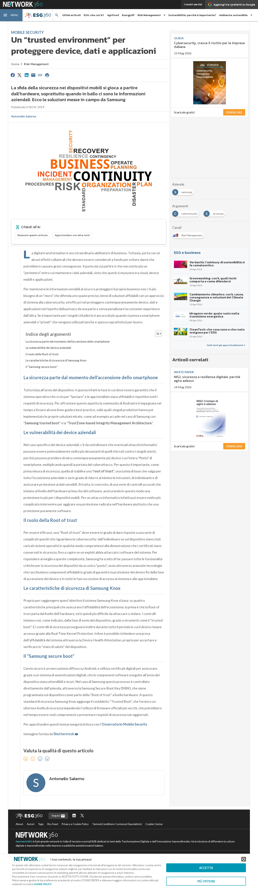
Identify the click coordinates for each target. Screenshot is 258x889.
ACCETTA (206, 867)
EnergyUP (128, 15)
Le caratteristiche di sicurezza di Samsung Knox (56, 360)
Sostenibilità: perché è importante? (192, 15)
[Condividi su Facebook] (13, 75)
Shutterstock (63, 734)
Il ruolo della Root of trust (42, 354)
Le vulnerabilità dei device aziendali (48, 347)
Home (15, 64)
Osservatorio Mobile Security (124, 724)
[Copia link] (40, 75)
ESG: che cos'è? (94, 15)
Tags (41, 824)
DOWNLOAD (234, 112)
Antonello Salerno (23, 116)
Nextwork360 (24, 842)
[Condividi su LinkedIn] (26, 75)
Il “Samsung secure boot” (41, 366)
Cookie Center (154, 824)
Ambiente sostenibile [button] (233, 15)
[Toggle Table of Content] (156, 333)
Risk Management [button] (149, 15)
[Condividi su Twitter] (19, 75)
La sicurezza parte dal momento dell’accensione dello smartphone (67, 341)
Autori (30, 824)
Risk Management (36, 64)
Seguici (56, 815)
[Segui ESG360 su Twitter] (82, 815)
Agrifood (113, 15)
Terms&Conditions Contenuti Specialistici (117, 824)
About (19, 824)
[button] (11, 15)
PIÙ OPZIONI (206, 881)
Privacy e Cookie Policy (75, 824)
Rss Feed (52, 824)
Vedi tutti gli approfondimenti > (226, 345)
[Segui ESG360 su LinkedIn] (74, 815)
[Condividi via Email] (33, 75)
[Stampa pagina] (47, 75)
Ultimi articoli (71, 15)
